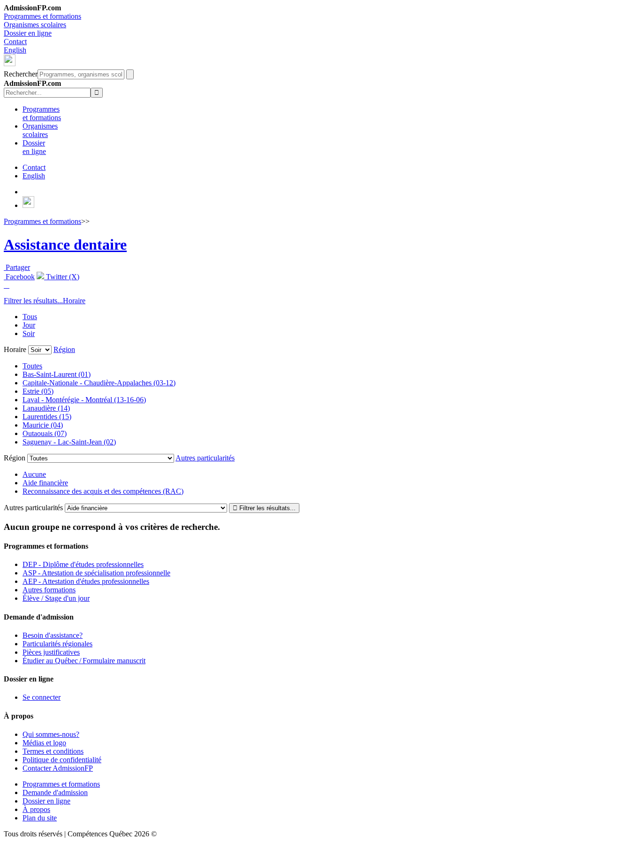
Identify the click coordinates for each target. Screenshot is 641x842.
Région (64, 349)
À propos (36, 809)
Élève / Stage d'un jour (56, 598)
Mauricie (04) (43, 425)
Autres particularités (205, 458)
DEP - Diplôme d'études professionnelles (83, 564)
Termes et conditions (53, 751)
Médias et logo (44, 743)
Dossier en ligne (28, 33)
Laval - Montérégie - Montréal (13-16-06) (84, 400)
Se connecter (42, 697)
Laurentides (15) (47, 417)
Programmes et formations (42, 16)
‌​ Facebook (19, 277)
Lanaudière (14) (46, 408)
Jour (29, 325)
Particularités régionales (57, 644)
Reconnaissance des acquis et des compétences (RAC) (103, 491)
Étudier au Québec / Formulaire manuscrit (84, 661)
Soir (29, 333)
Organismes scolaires (35, 25)
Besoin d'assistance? (53, 635)
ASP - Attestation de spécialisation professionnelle (96, 573)
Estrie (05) (38, 391)
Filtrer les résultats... (33, 301)
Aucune (34, 474)
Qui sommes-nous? (51, 734)
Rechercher (21, 74)
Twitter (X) (61, 277)
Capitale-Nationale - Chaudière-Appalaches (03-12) (99, 383)
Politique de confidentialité (62, 760)
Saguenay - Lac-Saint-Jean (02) (69, 442)
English (15, 50)
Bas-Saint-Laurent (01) (57, 374)
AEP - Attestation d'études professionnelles (86, 581)
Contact (15, 42)
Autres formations (49, 590)
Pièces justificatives (51, 652)
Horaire (74, 301)
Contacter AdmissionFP (58, 768)
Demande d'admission (55, 792)
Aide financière (45, 483)
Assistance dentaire (65, 244)
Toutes (32, 366)
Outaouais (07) (45, 433)
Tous (30, 317)
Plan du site (40, 818)
